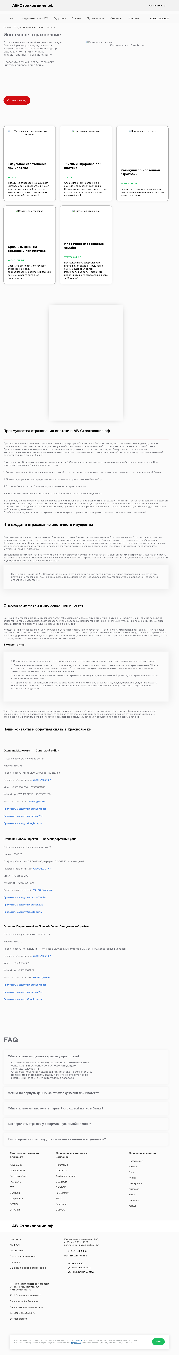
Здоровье (60, 18)
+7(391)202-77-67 (42, 780)
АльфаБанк (16, 1165)
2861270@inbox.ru (43, 890)
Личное (76, 18)
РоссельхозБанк (18, 1176)
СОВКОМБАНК (17, 1170)
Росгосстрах (62, 1193)
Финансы (116, 18)
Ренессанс (61, 1204)
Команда (15, 1262)
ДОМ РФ (14, 1204)
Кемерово (134, 1189)
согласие (78, 1340)
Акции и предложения (23, 1256)
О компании (16, 1251)
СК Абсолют (62, 1182)
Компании (134, 18)
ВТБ (12, 1187)
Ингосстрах (62, 1165)
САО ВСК (61, 1187)
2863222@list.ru (41, 977)
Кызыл (132, 1206)
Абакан (132, 1178)
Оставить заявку (17, 100)
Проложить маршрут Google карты (22, 823)
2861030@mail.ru (36, 801)
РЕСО (59, 1198)
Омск (131, 1172)
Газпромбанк (16, 1198)
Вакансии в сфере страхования (28, 1268)
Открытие (15, 1210)
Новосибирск (136, 1161)
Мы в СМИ (16, 1245)
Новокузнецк (135, 1183)
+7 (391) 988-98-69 (159, 18)
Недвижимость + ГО (35, 18)
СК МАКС (61, 1210)
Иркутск (133, 1166)
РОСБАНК (15, 1182)
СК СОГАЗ (61, 1170)
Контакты (15, 1239)
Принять (158, 1341)
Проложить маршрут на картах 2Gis (23, 816)
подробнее (76, 1343)
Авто (13, 18)
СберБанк (15, 1193)
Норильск (134, 1200)
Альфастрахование (66, 1176)
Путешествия (96, 18)
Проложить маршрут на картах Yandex (24, 809)
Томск (132, 1194)
